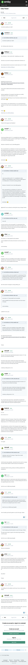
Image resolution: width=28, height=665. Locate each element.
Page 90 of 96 (14, 17)
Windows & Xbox (12, 13)
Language (5, 660)
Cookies (22, 660)
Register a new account (14, 633)
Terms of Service (5, 661)
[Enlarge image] (7, 99)
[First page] (2, 18)
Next (24, 17)
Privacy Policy (17, 660)
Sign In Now (14, 642)
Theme (10, 660)
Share (7, 649)
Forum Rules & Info (22, 661)
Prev (4, 17)
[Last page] (26, 18)
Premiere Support (13, 661)
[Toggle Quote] (3, 37)
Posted (8, 24)
